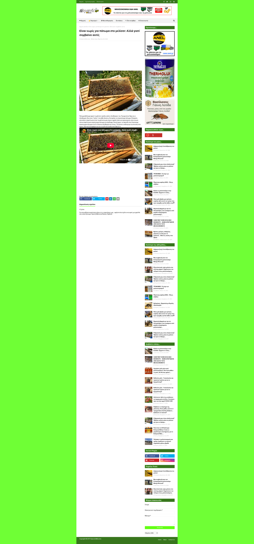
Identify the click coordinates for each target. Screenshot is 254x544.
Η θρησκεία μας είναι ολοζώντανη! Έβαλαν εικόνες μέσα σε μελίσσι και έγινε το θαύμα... (163, 166)
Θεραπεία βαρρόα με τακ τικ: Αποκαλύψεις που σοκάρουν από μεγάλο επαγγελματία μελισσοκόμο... (163, 211)
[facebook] (164, 1)
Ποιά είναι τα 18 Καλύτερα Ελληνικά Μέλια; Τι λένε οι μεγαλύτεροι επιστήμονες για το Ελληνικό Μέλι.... (163, 431)
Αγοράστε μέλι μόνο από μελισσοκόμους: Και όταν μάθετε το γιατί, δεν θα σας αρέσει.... (163, 370)
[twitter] (167, 1)
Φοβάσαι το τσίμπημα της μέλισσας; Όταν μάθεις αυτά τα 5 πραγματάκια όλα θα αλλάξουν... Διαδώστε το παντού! (163, 410)
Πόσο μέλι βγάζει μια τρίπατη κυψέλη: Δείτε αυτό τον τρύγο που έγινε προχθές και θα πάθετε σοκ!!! (163, 201)
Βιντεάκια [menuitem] (119, 20)
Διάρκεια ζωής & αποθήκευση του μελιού (163, 147)
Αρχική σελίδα (83, 26)
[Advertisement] (110, 57)
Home (159, 539)
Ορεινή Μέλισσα (85, 39)
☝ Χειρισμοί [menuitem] (93, 20)
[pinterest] (174, 1)
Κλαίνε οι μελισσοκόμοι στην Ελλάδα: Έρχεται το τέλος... (162, 192)
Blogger (107, 541)
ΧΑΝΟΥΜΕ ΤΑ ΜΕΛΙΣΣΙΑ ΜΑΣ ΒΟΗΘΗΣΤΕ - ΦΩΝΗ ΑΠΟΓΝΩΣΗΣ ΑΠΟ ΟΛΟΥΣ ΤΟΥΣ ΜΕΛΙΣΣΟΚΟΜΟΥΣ (163, 223)
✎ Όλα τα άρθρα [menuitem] (130, 20)
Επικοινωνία (100, 1)
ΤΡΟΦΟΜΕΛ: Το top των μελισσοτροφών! (161, 175)
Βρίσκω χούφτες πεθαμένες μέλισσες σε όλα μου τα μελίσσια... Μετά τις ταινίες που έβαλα (163, 234)
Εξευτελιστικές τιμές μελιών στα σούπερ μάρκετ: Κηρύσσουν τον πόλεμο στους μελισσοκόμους (163, 269)
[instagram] (170, 1)
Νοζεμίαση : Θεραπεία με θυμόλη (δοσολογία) (163, 304)
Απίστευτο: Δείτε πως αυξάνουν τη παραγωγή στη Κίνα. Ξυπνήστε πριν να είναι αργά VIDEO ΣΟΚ (163, 399)
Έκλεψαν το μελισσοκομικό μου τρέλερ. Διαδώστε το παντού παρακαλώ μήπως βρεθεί (163, 441)
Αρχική (81, 1)
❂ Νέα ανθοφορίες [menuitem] (107, 20)
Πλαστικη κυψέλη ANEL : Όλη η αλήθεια (163, 183)
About (164, 539)
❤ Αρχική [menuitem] (82, 20)
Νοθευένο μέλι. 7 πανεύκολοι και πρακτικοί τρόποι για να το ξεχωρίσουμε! (163, 380)
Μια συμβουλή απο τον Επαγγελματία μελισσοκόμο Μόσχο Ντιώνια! (162, 156)
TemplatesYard (94, 541)
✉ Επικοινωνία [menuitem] (143, 20)
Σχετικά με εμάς (90, 1)
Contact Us (171, 539)
